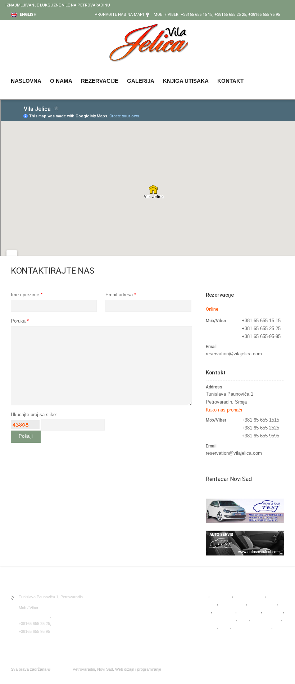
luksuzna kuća (250, 595)
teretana (208, 635)
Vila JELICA (61, 669)
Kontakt (230, 81)
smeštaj (208, 603)
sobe (244, 619)
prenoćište (224, 611)
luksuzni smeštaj (218, 619)
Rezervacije (99, 81)
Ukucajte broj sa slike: (34, 414)
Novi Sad (273, 611)
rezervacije (249, 611)
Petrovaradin (233, 603)
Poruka (20, 321)
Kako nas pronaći (224, 410)
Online (212, 309)
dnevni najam (263, 603)
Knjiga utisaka (186, 81)
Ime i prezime (26, 294)
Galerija (140, 81)
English (27, 14)
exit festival (231, 635)
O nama (61, 81)
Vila (204, 595)
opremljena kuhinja (251, 627)
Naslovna (26, 81)
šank (224, 627)
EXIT (205, 611)
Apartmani (221, 595)
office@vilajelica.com (37, 642)
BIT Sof (168, 669)
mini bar (208, 627)
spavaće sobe (266, 619)
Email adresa (120, 294)
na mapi (135, 14)
